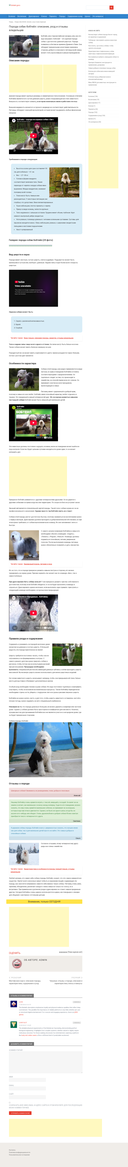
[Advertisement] (26, 79)
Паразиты (53, 16)
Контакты (12, 1150)
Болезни (12, 16)
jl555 (21, 1002)
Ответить (77, 1002)
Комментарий (15, 1050)
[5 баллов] (66, 952)
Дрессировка (34, 16)
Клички (44, 16)
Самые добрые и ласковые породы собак (102, 68)
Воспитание (22, 16)
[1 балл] (60, 952)
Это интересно (97, 16)
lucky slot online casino (29, 1035)
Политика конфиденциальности (19, 1152)
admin (43, 960)
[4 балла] (65, 952)
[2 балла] (61, 952)
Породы (62, 16)
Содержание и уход (75, 16)
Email (11, 1085)
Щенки (87, 16)
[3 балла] (63, 952)
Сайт (11, 1094)
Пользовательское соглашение (19, 1155)
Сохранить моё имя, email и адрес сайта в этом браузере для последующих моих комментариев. (45, 1106)
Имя (11, 1077)
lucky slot (23, 1022)
